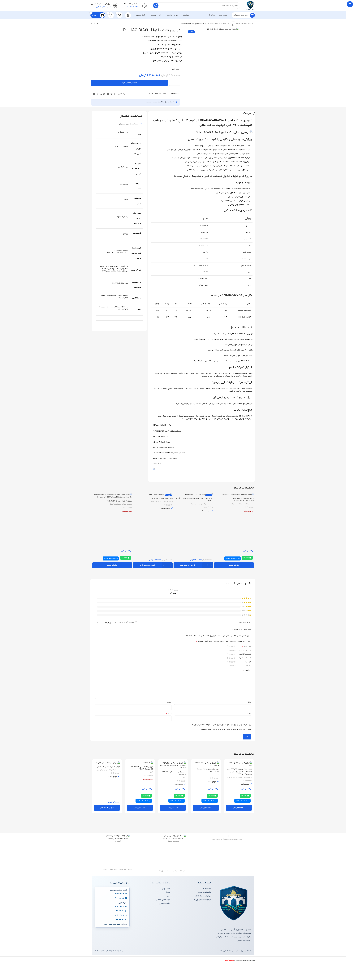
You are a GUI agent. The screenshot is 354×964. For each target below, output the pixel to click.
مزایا (249, 702)
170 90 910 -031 (121, 919)
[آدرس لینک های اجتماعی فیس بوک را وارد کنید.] (114, 94)
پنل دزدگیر (101, 770)
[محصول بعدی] (91, 23)
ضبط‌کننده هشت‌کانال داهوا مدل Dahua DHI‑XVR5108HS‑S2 (243, 499)
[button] (193, 565)
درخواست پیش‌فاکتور (203, 896)
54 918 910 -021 (121, 898)
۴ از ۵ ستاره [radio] (229, 646)
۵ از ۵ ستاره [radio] (227, 646)
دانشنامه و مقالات (204, 892)
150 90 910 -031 (121, 911)
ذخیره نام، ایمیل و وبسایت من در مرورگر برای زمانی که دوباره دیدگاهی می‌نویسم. (219, 724)
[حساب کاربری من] (128, 15)
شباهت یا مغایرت (245, 658)
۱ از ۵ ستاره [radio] (235, 646)
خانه (253, 23)
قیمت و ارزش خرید (244, 651)
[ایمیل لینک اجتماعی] (108, 94)
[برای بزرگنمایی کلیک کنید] (233, 25)
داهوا (225, 23)
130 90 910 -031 (121, 906)
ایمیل (168, 713)
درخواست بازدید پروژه (202, 899)
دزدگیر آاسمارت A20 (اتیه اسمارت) (108, 766)
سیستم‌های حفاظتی (162, 899)
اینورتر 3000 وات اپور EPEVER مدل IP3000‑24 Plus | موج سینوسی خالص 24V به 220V (239, 772)
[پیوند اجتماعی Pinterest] (104, 94)
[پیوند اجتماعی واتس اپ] (97, 94)
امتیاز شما (246, 646)
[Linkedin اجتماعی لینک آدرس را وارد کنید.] (100, 94)
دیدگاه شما (246, 670)
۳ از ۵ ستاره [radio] (231, 646)
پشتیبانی (247, 666)
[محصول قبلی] (97, 23)
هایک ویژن (166, 888)
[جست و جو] (155, 5)
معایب (169, 702)
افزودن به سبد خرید (129, 82)
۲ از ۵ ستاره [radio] (233, 646)
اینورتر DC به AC (232, 777)
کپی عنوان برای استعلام (233, 558)
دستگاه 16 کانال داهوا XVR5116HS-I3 (119, 501)
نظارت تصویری (164, 903)
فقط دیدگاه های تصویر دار (124, 622)
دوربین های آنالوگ (196, 504)
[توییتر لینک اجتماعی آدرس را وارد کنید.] (111, 94)
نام (249, 713)
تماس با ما (207, 888)
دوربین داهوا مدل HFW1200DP (162, 498)
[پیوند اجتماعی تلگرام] (94, 94)
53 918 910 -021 (120, 893)
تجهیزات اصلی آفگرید (245, 777)
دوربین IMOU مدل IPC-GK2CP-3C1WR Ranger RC (142, 767)
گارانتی (248, 662)
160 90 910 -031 (121, 915)
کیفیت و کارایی (245, 655)
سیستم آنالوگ (215, 23)
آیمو (217, 775)
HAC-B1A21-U (162, 425)
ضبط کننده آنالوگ (237, 504)
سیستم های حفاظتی (113, 770)
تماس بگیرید (246, 551)
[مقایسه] (94, 498)
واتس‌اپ (246, 557)
